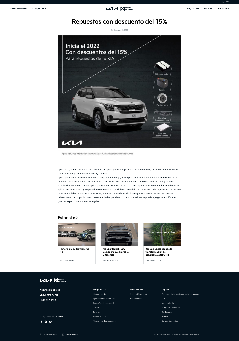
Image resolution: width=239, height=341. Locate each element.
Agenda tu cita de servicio (104, 299)
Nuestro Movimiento (138, 294)
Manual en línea (100, 317)
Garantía (96, 308)
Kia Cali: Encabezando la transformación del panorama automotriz (159, 252)
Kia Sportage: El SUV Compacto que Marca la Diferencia (116, 252)
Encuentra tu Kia (49, 295)
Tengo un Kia (192, 8)
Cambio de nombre (170, 321)
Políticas (208, 8)
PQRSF (165, 299)
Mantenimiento (99, 294)
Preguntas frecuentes (171, 308)
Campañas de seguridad (103, 303)
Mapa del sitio (168, 303)
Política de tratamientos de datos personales (180, 294)
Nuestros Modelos (19, 8)
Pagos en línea (48, 300)
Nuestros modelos (50, 290)
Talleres (96, 312)
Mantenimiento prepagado (104, 321)
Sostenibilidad (136, 299)
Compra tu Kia (39, 8)
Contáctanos (223, 8)
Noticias (165, 317)
